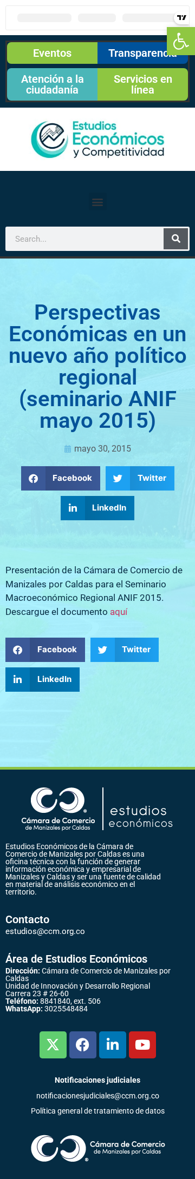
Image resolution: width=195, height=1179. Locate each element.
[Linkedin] (112, 1044)
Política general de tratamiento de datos (98, 1111)
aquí (118, 611)
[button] (181, 41)
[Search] (176, 238)
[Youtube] (142, 1044)
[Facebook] (82, 1044)
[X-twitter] (53, 1044)
